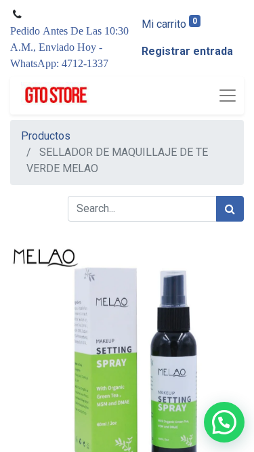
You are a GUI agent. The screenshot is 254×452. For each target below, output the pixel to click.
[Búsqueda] (230, 209)
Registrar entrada (187, 51)
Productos (45, 135)
